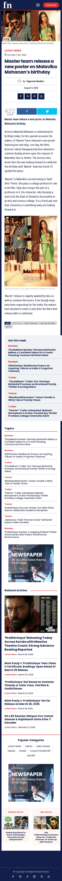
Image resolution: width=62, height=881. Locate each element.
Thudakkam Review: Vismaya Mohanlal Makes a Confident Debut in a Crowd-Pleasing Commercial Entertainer (32, 352)
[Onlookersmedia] (7, 4)
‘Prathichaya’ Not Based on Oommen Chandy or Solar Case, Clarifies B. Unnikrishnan (29, 685)
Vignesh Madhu (35, 81)
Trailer (12, 377)
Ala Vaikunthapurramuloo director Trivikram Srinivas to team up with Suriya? (46, 837)
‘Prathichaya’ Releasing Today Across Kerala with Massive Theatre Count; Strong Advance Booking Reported (29, 644)
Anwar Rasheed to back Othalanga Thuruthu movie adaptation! (16, 836)
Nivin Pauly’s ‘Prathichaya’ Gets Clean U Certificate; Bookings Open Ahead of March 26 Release (30, 666)
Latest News (13, 50)
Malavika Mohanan (48, 323)
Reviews (13, 346)
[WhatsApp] (41, 96)
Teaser (12, 393)
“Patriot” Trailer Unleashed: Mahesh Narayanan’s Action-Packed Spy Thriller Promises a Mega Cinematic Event (32, 413)
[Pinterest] (34, 96)
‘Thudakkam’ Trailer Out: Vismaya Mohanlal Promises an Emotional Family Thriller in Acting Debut (32, 384)
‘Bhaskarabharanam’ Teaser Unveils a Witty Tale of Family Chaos (31, 399)
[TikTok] (27, 877)
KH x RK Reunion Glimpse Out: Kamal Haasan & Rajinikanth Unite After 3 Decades (29, 719)
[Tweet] (47, 111)
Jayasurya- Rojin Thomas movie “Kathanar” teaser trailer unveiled (29, 521)
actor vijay (16, 323)
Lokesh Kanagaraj (31, 323)
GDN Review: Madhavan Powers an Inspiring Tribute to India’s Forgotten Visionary (30, 368)
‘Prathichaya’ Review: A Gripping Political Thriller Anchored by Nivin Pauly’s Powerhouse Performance (31, 535)
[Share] (27, 111)
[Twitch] (34, 877)
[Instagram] (20, 877)
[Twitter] (28, 96)
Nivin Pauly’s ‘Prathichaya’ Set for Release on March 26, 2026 (27, 702)
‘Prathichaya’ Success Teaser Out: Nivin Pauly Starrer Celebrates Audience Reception (29, 509)
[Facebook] (21, 96)
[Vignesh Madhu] (20, 81)
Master (8, 327)
